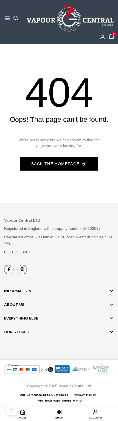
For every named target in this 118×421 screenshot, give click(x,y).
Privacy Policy (84, 394)
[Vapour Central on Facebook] (8, 269)
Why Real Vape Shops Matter (60, 400)
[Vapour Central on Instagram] (22, 269)
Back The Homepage (55, 164)
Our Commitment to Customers (44, 394)
